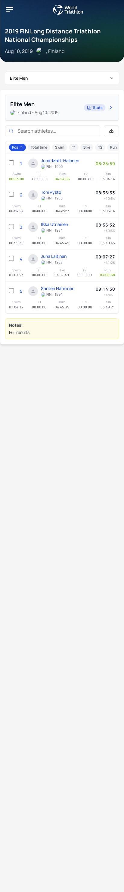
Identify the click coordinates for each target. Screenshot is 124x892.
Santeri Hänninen (57, 288)
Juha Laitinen (54, 256)
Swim (59, 147)
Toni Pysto (51, 192)
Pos (15, 147)
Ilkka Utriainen (54, 224)
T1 (74, 147)
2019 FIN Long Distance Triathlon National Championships (53, 35)
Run (113, 147)
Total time (39, 147)
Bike (86, 147)
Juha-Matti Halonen (60, 160)
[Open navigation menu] (10, 10)
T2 (100, 147)
